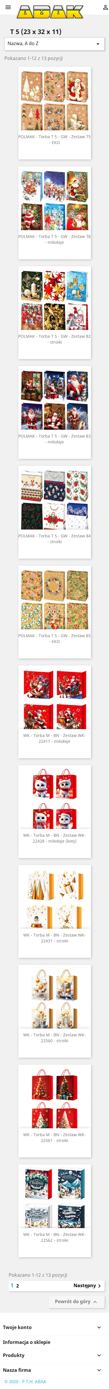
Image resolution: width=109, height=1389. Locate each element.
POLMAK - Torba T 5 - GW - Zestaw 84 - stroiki (54, 538)
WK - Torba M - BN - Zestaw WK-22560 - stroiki (54, 1037)
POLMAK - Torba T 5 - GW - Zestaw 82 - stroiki (54, 339)
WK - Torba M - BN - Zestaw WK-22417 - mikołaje (54, 738)
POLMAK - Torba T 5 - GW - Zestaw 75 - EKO (54, 139)
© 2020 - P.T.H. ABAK (25, 1381)
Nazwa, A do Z (54, 43)
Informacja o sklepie (26, 1342)
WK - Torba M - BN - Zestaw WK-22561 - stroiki (54, 1137)
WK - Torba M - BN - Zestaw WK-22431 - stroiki (54, 938)
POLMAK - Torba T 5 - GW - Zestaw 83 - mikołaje (54, 439)
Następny (88, 1286)
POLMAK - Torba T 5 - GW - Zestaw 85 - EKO (54, 638)
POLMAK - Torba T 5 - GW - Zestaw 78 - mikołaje (54, 239)
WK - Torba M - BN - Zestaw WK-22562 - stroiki (54, 1237)
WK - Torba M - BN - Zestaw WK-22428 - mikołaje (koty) (54, 838)
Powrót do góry (77, 1302)
